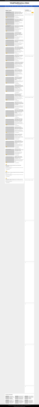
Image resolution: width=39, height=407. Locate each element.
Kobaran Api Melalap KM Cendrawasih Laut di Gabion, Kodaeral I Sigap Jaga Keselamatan (31, 397)
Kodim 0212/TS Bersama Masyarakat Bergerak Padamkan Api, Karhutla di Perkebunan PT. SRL (21, 401)
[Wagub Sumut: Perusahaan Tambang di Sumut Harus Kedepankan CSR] (14, 171)
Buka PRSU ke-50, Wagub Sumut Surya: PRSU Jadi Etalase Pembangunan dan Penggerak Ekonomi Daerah (19, 20)
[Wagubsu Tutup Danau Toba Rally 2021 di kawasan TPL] (9, 136)
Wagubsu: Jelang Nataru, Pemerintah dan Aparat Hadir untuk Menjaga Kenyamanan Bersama (19, 141)
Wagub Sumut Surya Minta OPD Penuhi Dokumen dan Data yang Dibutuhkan (19, 41)
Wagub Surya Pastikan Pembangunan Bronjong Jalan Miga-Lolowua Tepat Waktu (19, 13)
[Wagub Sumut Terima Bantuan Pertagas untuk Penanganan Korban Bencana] (9, 58)
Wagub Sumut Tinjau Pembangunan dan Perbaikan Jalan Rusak (14, 179)
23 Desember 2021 (20, 121)
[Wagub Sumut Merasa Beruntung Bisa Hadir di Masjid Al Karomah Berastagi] (9, 152)
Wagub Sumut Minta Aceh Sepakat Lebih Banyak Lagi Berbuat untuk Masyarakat (18, 70)
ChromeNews (21, 406)
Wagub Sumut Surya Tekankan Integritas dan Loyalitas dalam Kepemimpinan (19, 26)
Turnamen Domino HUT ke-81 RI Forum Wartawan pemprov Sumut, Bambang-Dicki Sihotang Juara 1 (31, 401)
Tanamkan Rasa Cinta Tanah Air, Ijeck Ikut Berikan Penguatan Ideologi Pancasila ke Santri (19, 63)
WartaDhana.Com (19, 3)
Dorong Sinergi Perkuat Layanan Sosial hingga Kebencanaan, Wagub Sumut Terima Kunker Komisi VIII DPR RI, (18, 34)
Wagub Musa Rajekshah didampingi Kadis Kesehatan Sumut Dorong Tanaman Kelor (19, 128)
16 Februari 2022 (20, 113)
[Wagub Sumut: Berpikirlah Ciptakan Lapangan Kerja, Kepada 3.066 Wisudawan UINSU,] (9, 80)
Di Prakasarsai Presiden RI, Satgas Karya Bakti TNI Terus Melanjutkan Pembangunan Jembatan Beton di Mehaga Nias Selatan (11, 398)
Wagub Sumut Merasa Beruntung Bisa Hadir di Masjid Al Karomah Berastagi (19, 150)
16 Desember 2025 (20, 57)
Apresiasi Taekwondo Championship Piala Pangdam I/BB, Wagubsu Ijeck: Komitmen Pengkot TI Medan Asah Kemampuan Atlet (19, 86)
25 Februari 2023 (20, 64)
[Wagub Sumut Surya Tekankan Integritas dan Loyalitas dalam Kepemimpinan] (9, 28)
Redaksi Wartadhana (16, 42)
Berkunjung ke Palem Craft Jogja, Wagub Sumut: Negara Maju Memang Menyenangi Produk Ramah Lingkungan (18, 119)
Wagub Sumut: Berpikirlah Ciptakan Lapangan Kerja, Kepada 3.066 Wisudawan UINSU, (18, 78)
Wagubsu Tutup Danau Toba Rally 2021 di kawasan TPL (18, 134)
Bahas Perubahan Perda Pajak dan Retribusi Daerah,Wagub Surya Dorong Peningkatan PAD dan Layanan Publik (19, 48)
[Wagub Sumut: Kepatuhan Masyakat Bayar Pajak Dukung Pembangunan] (14, 164)
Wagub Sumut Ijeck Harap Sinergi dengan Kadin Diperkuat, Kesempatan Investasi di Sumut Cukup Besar (19, 94)
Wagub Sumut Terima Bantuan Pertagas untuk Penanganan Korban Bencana (19, 56)
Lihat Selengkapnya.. (17, 17)
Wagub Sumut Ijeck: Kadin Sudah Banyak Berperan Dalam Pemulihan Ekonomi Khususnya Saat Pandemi (19, 103)
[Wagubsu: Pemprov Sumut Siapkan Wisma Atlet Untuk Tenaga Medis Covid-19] (9, 159)
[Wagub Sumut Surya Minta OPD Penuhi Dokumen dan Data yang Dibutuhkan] (9, 43)
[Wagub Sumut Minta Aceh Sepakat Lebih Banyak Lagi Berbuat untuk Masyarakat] (9, 73)
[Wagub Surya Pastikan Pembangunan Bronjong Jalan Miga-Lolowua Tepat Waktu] (9, 14)
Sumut (6, 45)
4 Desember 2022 (20, 88)
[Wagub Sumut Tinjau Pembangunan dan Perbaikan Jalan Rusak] (14, 178)
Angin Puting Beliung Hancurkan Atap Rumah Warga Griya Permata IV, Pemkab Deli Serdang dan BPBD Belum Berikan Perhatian (21, 398)
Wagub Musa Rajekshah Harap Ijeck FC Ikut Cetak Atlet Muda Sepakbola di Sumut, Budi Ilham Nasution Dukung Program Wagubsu (19, 111)
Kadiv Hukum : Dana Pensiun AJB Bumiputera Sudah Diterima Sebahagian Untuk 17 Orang (11, 401)
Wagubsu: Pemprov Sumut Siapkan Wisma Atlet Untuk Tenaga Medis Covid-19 (18, 157)
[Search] (33, 6)
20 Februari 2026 (20, 42)
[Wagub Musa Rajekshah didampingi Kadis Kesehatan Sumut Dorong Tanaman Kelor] (9, 130)
